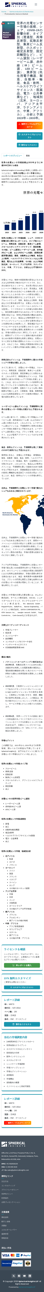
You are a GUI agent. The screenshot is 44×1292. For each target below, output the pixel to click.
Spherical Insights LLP (27, 1287)
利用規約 (4, 1198)
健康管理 (4, 1234)
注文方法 (4, 1181)
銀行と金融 (5, 1221)
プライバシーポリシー (10, 1190)
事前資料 (4, 1217)
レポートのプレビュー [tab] (13, 155)
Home (3, 11)
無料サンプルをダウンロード (31, 125)
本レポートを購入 (23, 965)
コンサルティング (8, 1185)
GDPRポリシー (7, 1194)
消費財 (4, 1225)
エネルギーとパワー (9, 1230)
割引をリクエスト (29, 145)
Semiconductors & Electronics (21, 11)
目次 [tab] (28, 155)
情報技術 (4, 1238)
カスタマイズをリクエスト (31, 136)
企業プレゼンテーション (10, 1202)
